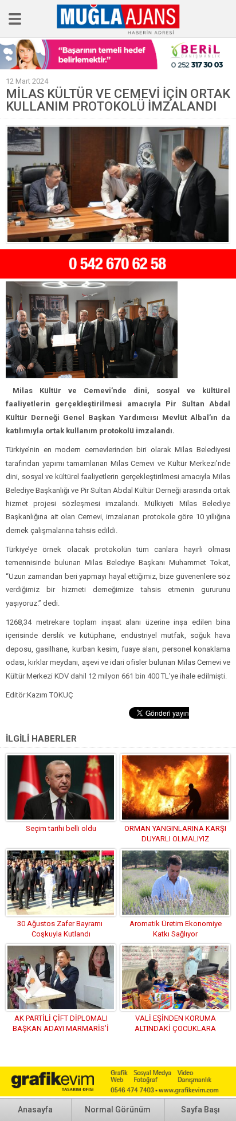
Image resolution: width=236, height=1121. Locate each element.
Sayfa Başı (200, 1109)
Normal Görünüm (118, 1109)
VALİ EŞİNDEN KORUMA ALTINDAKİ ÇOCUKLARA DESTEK (175, 1028)
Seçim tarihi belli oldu (61, 828)
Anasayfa (35, 1109)
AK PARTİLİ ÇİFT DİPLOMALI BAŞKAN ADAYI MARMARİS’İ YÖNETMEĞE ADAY (61, 1028)
